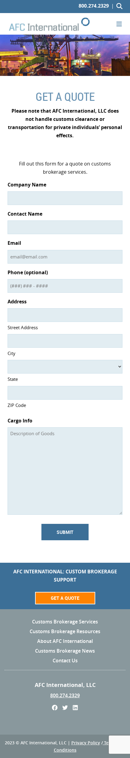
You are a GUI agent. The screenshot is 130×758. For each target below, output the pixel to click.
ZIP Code (17, 405)
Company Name (27, 184)
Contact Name (25, 213)
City (11, 353)
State (13, 379)
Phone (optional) (28, 272)
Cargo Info (20, 420)
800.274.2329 (94, 5)
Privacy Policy (85, 743)
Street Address (23, 327)
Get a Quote (65, 598)
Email (14, 243)
